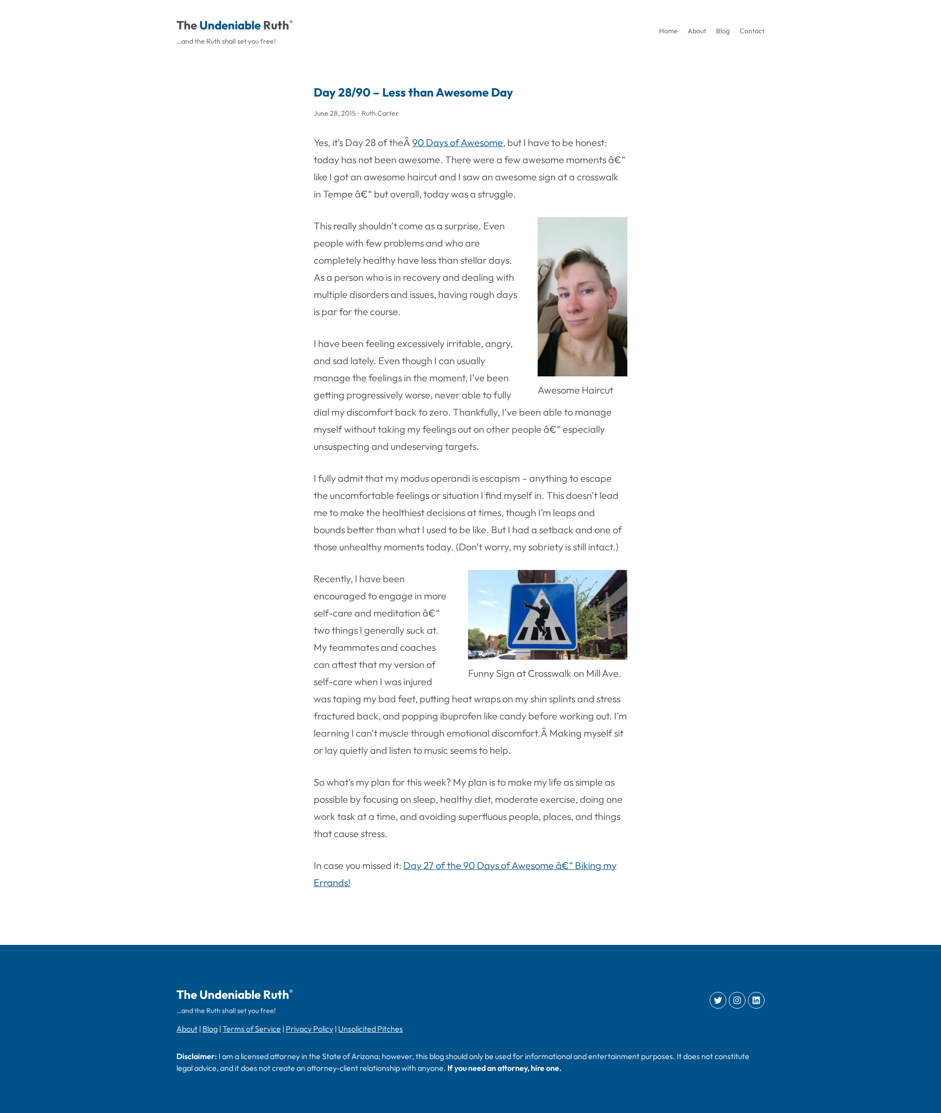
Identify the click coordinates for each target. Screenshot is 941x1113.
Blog (210, 1029)
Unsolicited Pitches (370, 1029)
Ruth (276, 25)
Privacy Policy (309, 1029)
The (186, 25)
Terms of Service (252, 1029)
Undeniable (230, 25)
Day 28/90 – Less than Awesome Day (413, 92)
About (187, 1029)
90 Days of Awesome (457, 142)
